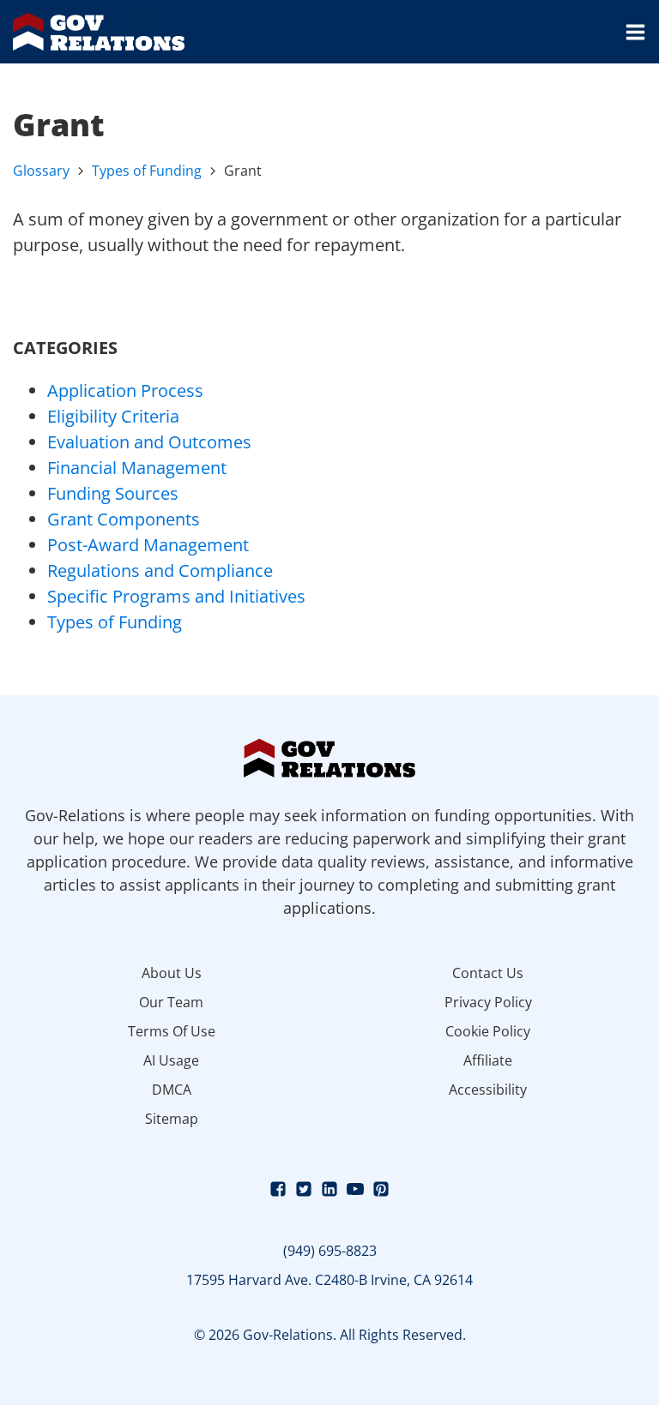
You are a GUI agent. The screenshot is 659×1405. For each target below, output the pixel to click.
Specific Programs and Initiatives (176, 596)
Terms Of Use (171, 1031)
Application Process (125, 390)
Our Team (171, 1002)
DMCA (171, 1089)
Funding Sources (112, 493)
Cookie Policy (487, 1031)
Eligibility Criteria (113, 416)
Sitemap (171, 1118)
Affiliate (487, 1060)
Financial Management (137, 467)
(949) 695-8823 (330, 1250)
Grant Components (123, 519)
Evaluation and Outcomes (149, 441)
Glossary (41, 170)
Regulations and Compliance (160, 570)
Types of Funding (147, 170)
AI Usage (171, 1060)
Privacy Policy (488, 1002)
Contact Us (487, 973)
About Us (172, 973)
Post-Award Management (148, 544)
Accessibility (488, 1089)
